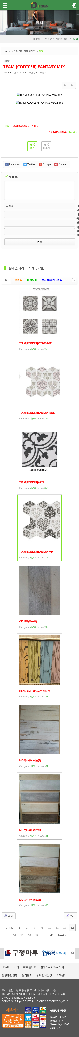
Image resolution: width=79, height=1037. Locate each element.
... (27, 927)
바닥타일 (32, 280)
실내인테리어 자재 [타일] (26, 268)
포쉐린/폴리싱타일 (52, 280)
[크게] (65, 85)
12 (64, 927)
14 (14, 935)
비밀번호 (77, 212)
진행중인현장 (10, 975)
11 (57, 927)
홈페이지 (77, 229)
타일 (39, 23)
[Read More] (39, 319)
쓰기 (71, 916)
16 (29, 935)
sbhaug (8, 72)
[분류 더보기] (74, 280)
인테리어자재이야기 (57, 39)
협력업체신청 (44, 975)
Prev (10, 927)
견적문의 (27, 975)
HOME (37, 39)
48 (51, 935)
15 (21, 935)
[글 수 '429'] (6, 280)
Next (61, 935)
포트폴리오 (29, 967)
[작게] (72, 85)
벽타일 (18, 280)
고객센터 (61, 975)
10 (49, 927)
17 (36, 935)
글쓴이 (10, 206)
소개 (16, 967)
